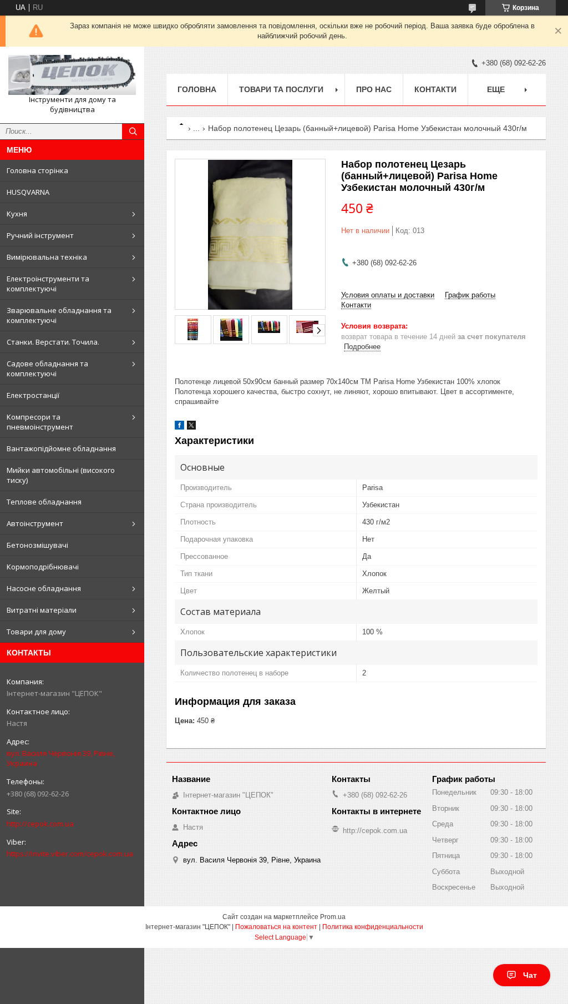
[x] (191, 427)
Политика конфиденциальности (372, 927)
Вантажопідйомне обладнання (61, 448)
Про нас (374, 89)
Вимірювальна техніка (47, 257)
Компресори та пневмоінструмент (40, 422)
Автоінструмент (35, 523)
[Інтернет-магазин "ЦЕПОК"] (72, 75)
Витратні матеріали (42, 610)
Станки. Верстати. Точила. (53, 342)
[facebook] (179, 427)
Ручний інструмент (40, 235)
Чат (530, 975)
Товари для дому (36, 632)
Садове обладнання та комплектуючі (47, 369)
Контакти (435, 89)
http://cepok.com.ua (40, 824)
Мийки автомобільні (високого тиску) (61, 475)
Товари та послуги (281, 89)
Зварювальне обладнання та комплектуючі (59, 315)
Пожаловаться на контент (276, 927)
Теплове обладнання (44, 502)
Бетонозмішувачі (37, 545)
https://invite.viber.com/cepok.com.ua (70, 854)
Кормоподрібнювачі (43, 567)
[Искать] (133, 131)
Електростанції (33, 395)
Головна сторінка (37, 170)
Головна (197, 89)
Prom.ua (333, 917)
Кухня (17, 214)
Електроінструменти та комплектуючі (48, 284)
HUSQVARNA (28, 192)
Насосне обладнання (44, 588)
